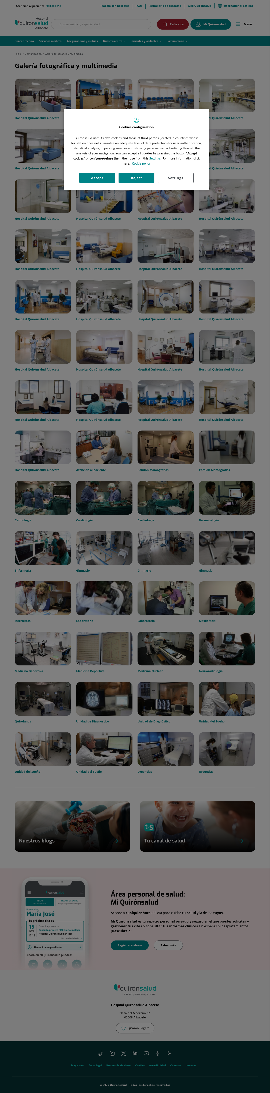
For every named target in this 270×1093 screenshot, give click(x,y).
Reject (136, 178)
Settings (175, 178)
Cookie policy (141, 163)
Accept (97, 178)
